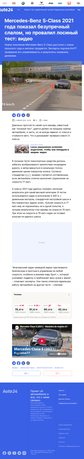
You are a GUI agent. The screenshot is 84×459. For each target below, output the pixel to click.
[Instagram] (24, 453)
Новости (27, 10)
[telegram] (14, 115)
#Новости (59, 368)
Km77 (28, 175)
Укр (78, 10)
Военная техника (46, 10)
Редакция (62, 438)
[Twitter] (9, 453)
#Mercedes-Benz (27, 368)
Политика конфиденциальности (69, 446)
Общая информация (65, 425)
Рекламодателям (64, 429)
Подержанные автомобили (64, 10)
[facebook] (18, 115)
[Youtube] (14, 453)
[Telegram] (19, 453)
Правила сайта (64, 433)
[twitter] (23, 115)
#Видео (15, 368)
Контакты (62, 442)
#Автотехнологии (45, 368)
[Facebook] (4, 453)
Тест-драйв (35, 10)
